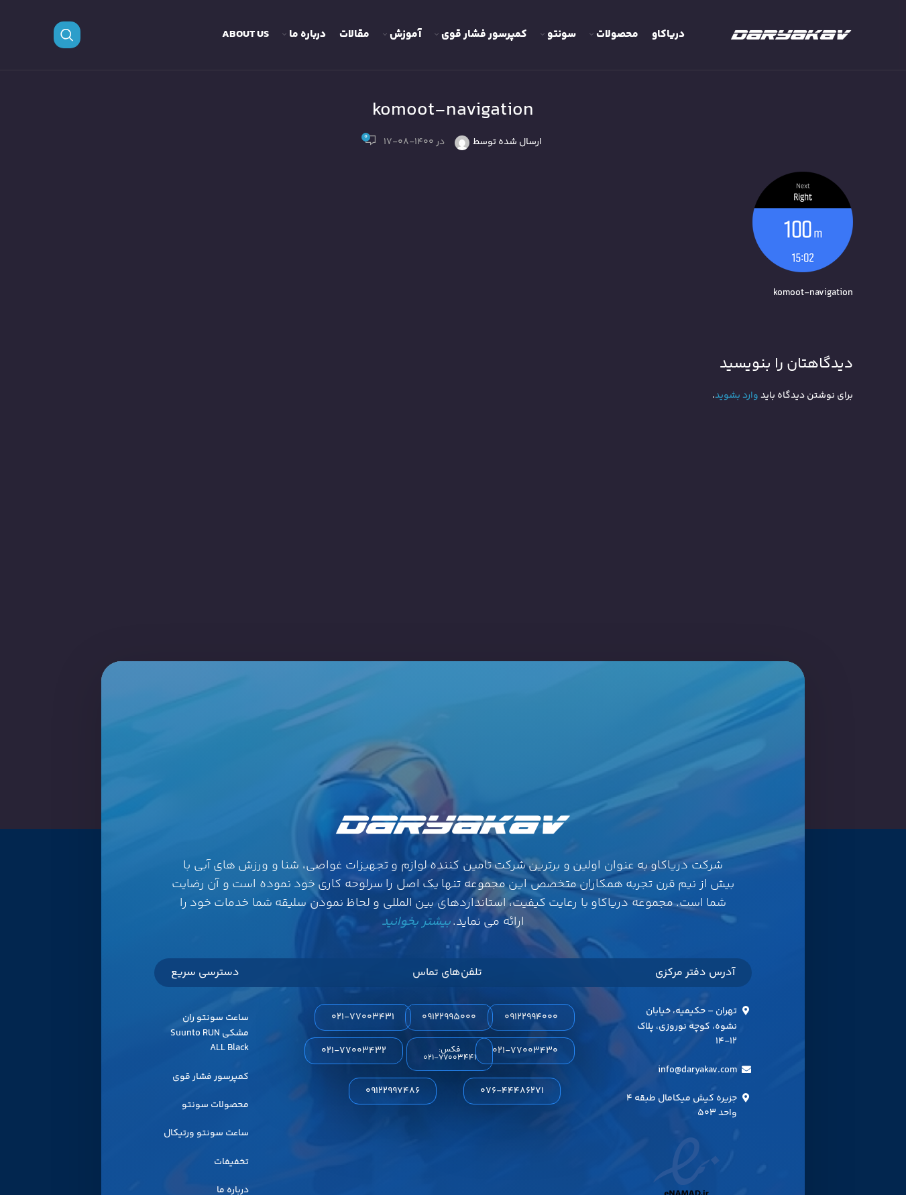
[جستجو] (67, 34)
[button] (449, 1054)
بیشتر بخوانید (416, 922)
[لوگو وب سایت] (791, 34)
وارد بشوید (736, 395)
